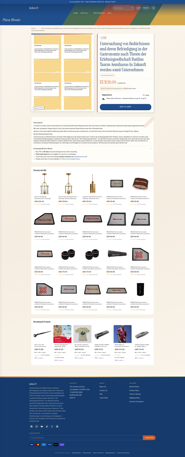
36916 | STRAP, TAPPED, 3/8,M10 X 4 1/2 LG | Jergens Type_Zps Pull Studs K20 (102, 345)
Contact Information (136, 401)
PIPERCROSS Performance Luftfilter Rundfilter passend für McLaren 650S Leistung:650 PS (92, 268)
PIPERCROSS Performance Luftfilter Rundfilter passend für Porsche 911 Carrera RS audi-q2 (140, 303)
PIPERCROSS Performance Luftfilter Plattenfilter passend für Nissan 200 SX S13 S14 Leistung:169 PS (116, 198)
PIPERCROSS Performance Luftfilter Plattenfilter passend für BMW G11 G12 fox (140, 268)
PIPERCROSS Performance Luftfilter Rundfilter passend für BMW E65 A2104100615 (116, 268)
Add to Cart (125, 107)
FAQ (100, 394)
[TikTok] (47, 426)
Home (76, 13)
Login (138, 8)
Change (147, 95)
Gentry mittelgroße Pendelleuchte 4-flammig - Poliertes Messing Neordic (42, 198)
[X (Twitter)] (52, 426)
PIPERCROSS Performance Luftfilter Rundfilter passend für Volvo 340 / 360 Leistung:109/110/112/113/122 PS (140, 198)
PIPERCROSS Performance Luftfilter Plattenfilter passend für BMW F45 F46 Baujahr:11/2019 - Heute (116, 233)
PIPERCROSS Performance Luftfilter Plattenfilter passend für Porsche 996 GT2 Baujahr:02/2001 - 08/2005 (116, 303)
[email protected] (81, 156)
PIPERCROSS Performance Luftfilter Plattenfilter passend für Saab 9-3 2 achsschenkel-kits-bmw (92, 303)
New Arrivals (99, 13)
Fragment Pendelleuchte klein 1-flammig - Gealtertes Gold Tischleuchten (92, 198)
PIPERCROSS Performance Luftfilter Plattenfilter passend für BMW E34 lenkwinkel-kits (92, 233)
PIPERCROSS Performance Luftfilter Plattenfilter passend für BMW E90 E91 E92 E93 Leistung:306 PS (44, 233)
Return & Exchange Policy (71, 159)
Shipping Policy (134, 398)
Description (38, 123)
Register (146, 8)
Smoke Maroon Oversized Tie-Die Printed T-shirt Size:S (122, 345)
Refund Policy (134, 387)
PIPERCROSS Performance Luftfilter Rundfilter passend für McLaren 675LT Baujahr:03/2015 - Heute (68, 268)
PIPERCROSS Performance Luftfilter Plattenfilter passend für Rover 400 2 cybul (68, 233)
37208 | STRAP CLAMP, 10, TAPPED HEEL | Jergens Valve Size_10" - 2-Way (142, 345)
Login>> (40, 358)
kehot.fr (33, 8)
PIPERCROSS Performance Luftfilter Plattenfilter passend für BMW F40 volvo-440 (140, 233)
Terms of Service (135, 394)
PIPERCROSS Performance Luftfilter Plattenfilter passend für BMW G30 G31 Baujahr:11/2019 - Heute (44, 303)
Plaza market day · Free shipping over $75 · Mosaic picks (93, 2)
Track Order (103, 398)
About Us (102, 387)
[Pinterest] (57, 426)
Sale (109, 13)
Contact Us (103, 390)
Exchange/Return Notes (43, 148)
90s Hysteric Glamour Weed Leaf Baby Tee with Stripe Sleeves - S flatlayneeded (82, 345)
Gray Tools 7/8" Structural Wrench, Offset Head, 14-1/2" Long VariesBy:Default (42, 345)
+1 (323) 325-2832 (76, 392)
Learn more (132, 88)
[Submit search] (132, 8)
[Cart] (153, 8)
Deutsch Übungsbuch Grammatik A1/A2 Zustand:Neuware (61, 345)
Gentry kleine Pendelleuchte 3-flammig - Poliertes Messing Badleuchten (68, 198)
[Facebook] (31, 426)
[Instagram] (36, 426)
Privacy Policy (134, 390)
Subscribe (149, 437)
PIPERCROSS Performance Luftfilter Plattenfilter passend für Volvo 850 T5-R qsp (68, 303)
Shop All (84, 13)
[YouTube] (42, 426)
